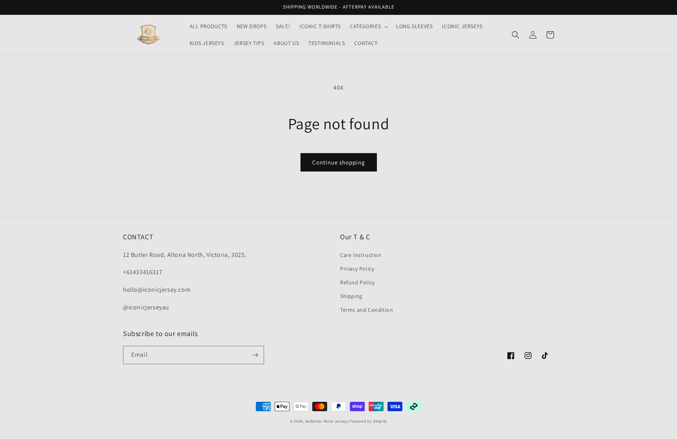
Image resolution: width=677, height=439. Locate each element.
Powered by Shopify (368, 421)
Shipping (351, 296)
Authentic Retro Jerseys (327, 421)
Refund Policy (357, 282)
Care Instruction (361, 254)
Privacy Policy (357, 268)
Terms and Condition (366, 309)
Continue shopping (338, 162)
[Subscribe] (255, 355)
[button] (368, 26)
